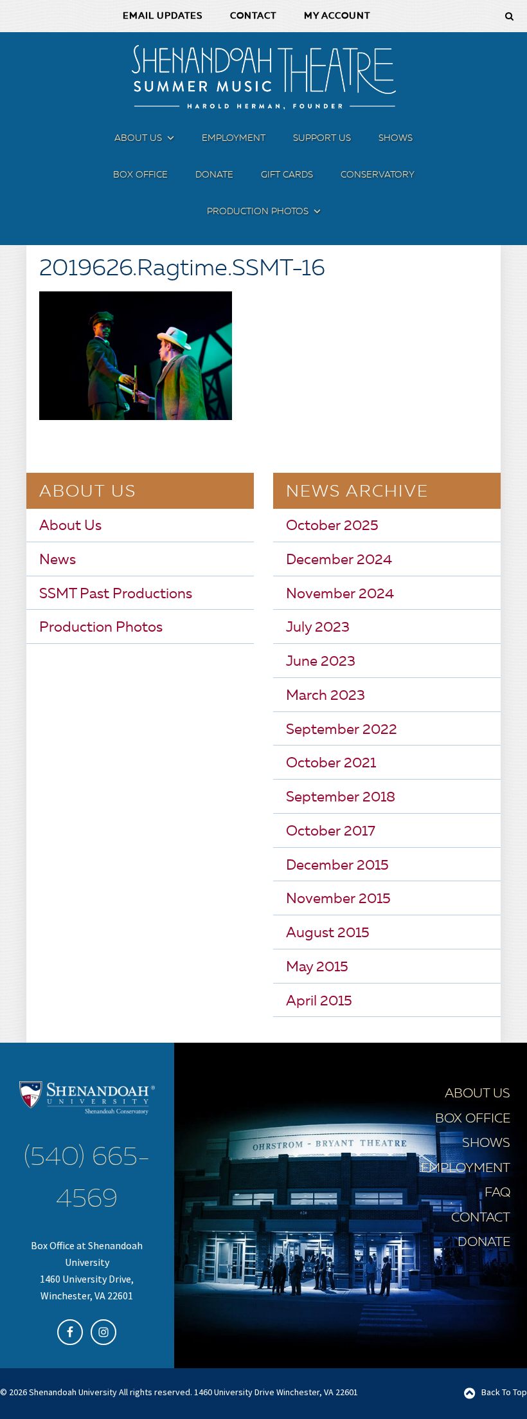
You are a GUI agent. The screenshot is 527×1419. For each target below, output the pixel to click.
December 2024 (339, 560)
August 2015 (328, 933)
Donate (484, 1242)
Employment (465, 1168)
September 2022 (341, 730)
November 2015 (338, 899)
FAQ (497, 1193)
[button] (169, 140)
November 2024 (340, 594)
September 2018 (340, 798)
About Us (70, 526)
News (57, 560)
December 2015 (337, 866)
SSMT (263, 77)
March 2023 (325, 696)
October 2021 (331, 763)
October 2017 (330, 832)
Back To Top (504, 1392)
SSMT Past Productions (115, 594)
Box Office (472, 1119)
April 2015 (319, 1001)
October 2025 (332, 526)
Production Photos (101, 628)
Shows (486, 1143)
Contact (480, 1218)
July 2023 (318, 628)
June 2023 (320, 662)
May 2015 (317, 967)
